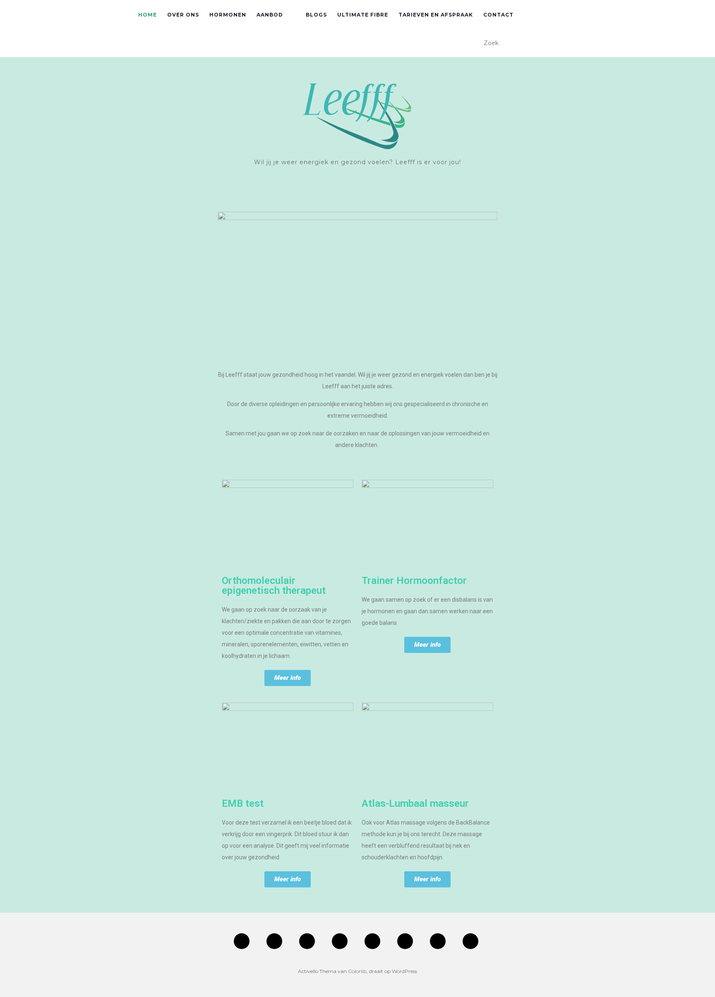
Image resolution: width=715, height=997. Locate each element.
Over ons (183, 15)
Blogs (316, 15)
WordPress (404, 971)
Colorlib (357, 971)
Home (147, 15)
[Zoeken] (571, 43)
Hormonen (227, 15)
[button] (287, 678)
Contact (498, 15)
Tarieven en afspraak (435, 15)
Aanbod (270, 15)
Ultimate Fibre (362, 15)
